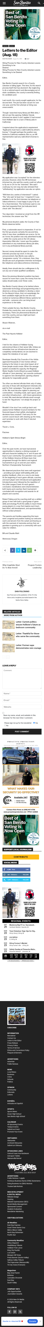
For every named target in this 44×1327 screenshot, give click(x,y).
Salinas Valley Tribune (15, 1260)
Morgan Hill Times (14, 1255)
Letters (12, 46)
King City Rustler (13, 1250)
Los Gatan (11, 1253)
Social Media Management (17, 1204)
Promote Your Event (14, 1132)
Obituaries (11, 1140)
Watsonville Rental (14, 1158)
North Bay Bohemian (15, 1232)
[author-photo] (22, 583)
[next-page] (7, 657)
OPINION (10, 1087)
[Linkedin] (23, 550)
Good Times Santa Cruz (16, 1228)
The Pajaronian (13, 1262)
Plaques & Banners (14, 1053)
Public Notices (12, 1064)
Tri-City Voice (12, 1265)
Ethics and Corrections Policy (18, 1050)
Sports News (12, 1111)
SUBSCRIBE (11, 1028)
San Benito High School (16, 1116)
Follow (26, 874)
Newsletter (11, 1036)
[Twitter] (18, 550)
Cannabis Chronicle (14, 1278)
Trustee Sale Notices (15, 1186)
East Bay (10, 1280)
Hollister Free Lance (14, 1248)
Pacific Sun (11, 1235)
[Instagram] (15, 1312)
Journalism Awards (14, 1294)
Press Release (12, 1043)
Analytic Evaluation (14, 1209)
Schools (10, 1079)
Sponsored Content (14, 1207)
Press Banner (12, 1257)
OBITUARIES (12, 1138)
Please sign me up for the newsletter (18, 723)
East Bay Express (13, 1225)
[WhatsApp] (29, 550)
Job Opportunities (14, 1291)
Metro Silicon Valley (14, 1230)
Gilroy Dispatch (13, 1243)
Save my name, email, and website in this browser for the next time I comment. (19, 716)
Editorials (10, 1092)
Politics (10, 1082)
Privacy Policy (12, 1045)
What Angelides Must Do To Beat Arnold (11, 566)
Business (10, 1074)
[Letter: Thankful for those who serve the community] (8, 636)
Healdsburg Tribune (14, 1245)
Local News (11, 1072)
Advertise (10, 1061)
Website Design (13, 1197)
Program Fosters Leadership (35, 566)
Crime (9, 1077)
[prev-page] (4, 657)
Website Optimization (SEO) (17, 1202)
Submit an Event (13, 1129)
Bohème (10, 1275)
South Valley (12, 1283)
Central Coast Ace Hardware (18, 1153)
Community (11, 1090)
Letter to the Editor (14, 1041)
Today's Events (12, 1127)
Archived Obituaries (14, 1143)
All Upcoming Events (15, 1124)
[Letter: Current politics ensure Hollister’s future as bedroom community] (8, 624)
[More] (35, 550)
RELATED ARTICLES (12, 612)
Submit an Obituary (14, 1145)
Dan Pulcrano (7, 59)
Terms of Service (13, 1048)
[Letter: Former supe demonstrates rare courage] (8, 648)
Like (27, 869)
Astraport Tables (13, 1156)
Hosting (10, 1199)
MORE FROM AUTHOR (13, 615)
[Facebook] (12, 550)
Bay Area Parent (13, 1273)
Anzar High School (14, 1114)
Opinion (5, 46)
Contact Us (11, 1038)
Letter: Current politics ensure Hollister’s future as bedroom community (28, 625)
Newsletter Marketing (15, 1211)
